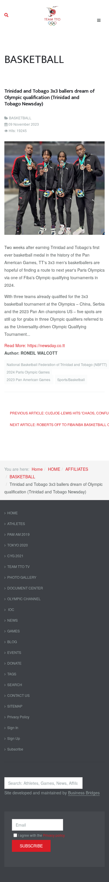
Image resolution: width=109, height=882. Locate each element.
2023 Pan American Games (29, 379)
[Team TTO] (52, 15)
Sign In (12, 727)
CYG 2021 (15, 555)
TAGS (11, 673)
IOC (10, 609)
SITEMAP (14, 706)
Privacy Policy (18, 716)
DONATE (14, 663)
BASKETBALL (22, 476)
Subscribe (15, 748)
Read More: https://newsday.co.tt (34, 345)
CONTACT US (18, 695)
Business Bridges (84, 793)
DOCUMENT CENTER (25, 587)
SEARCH (14, 684)
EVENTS (14, 652)
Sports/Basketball (71, 379)
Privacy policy (54, 835)
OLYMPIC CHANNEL (24, 598)
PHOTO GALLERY (21, 577)
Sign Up (13, 738)
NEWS (12, 620)
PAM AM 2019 (18, 534)
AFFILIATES (76, 469)
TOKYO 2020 (17, 544)
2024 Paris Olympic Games (28, 371)
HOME (54, 469)
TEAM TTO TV (18, 566)
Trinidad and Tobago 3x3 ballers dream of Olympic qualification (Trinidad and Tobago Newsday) (49, 97)
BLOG (12, 641)
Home (37, 469)
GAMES (13, 630)
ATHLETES (16, 523)
